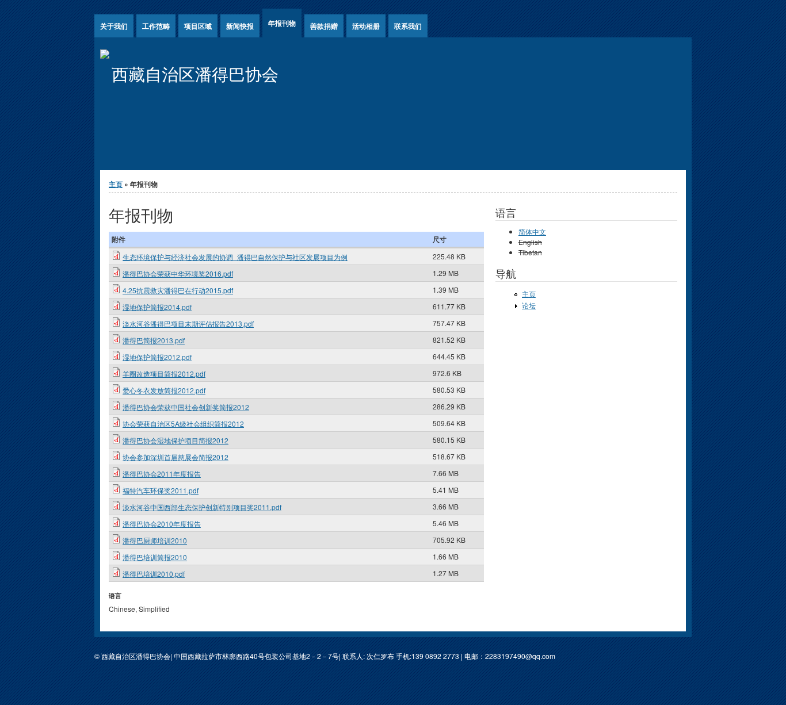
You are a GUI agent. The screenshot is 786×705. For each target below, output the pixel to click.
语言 (115, 595)
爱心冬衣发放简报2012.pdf (164, 390)
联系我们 (408, 26)
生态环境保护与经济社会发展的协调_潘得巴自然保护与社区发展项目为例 (235, 257)
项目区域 (198, 26)
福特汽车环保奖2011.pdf (161, 490)
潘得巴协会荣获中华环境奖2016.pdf (178, 273)
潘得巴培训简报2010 (155, 557)
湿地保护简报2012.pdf (157, 357)
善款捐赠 (324, 26)
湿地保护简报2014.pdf (157, 307)
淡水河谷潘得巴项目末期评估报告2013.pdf (188, 323)
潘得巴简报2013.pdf (154, 340)
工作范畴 (156, 26)
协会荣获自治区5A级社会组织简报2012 (183, 423)
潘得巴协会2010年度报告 (162, 523)
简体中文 (532, 231)
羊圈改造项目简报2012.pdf (164, 373)
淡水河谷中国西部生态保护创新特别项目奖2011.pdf (202, 507)
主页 (116, 184)
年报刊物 (282, 23)
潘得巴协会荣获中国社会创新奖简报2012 (186, 407)
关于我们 (114, 26)
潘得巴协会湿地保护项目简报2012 (175, 440)
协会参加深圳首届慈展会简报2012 (175, 457)
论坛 (529, 305)
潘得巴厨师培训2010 (155, 540)
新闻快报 (240, 26)
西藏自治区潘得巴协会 (195, 73)
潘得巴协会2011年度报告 (162, 473)
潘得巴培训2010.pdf (154, 573)
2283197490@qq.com (520, 656)
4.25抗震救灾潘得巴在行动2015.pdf (178, 290)
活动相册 (366, 26)
